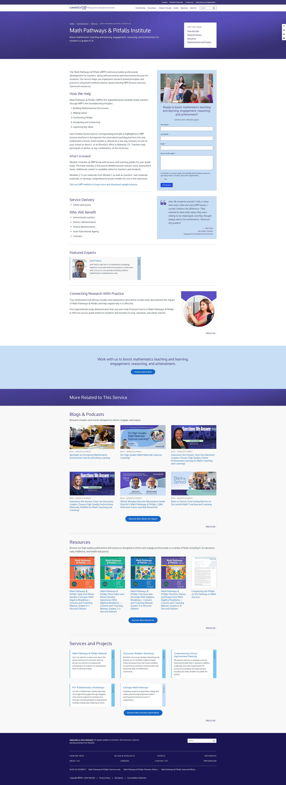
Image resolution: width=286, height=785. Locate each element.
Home (72, 24)
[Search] (214, 8)
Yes (165, 179)
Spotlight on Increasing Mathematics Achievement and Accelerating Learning (90, 456)
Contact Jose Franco (143, 372)
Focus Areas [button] (152, 8)
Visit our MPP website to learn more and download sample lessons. (104, 184)
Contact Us (189, 2)
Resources (184, 8)
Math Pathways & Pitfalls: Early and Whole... (178, 769)
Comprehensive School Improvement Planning (185, 655)
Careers (164, 2)
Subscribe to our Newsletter (205, 2)
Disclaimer (119, 778)
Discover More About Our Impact (143, 519)
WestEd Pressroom (176, 2)
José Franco (95, 260)
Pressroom (210, 761)
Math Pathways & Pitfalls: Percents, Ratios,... (141, 769)
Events (176, 8)
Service (94, 24)
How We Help (140, 8)
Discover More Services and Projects (143, 713)
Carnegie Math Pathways (135, 687)
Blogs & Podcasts (165, 8)
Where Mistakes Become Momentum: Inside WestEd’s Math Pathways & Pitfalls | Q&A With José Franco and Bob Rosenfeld (142, 504)
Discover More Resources (143, 620)
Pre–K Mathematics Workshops (88, 687)
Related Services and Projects (199, 42)
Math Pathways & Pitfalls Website (89, 653)
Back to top (210, 333)
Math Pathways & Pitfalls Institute (115, 24)
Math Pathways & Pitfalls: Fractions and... (104, 769)
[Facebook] (284, 26)
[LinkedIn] (284, 34)
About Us (193, 8)
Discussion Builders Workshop (138, 653)
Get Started (166, 185)
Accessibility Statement (136, 778)
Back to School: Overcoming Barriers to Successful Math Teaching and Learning (191, 503)
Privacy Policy (104, 778)
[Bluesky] (284, 30)
